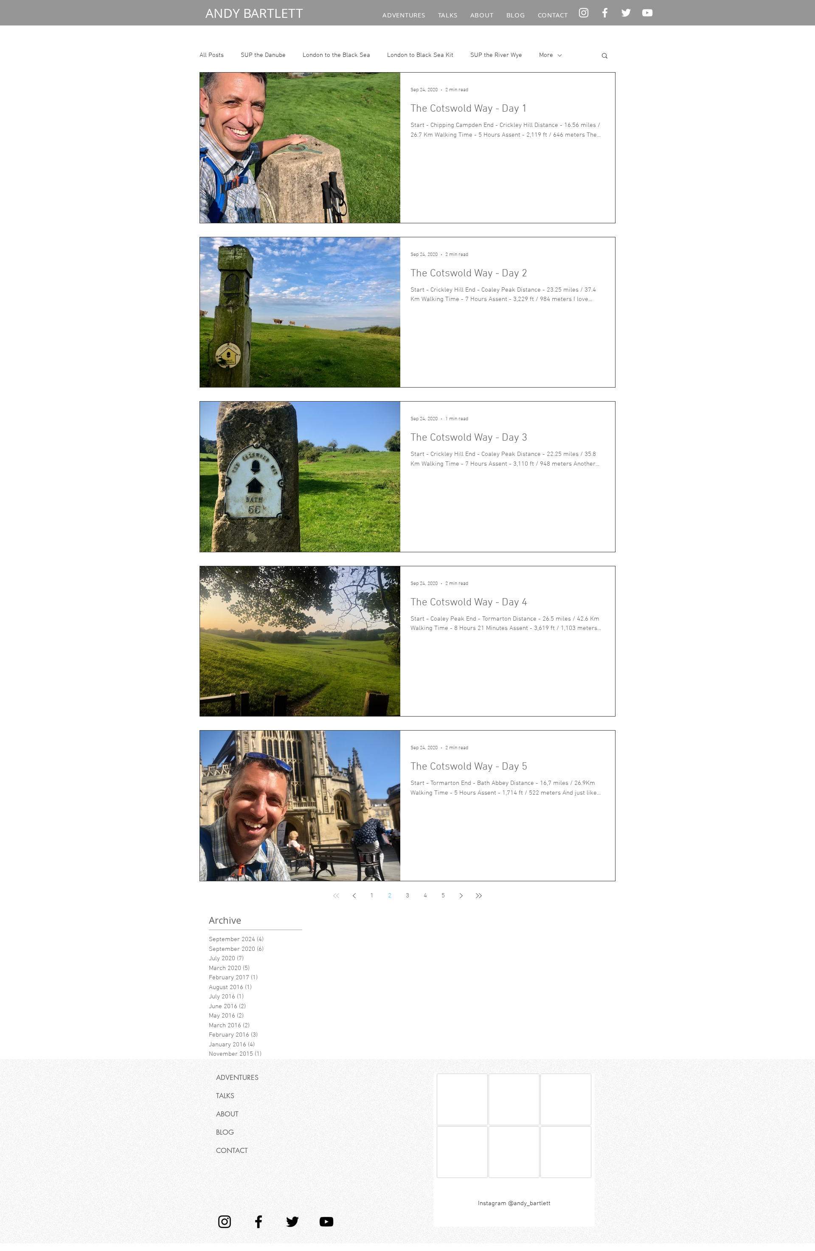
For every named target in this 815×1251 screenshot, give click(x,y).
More (546, 55)
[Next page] (461, 895)
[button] (605, 56)
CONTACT (232, 1150)
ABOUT (227, 1114)
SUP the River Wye (496, 55)
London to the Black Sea (336, 55)
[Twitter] (626, 12)
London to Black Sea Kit (420, 55)
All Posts (212, 55)
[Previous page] (354, 895)
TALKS (225, 1095)
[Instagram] (583, 12)
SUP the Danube (263, 55)
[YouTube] (647, 12)
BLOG (225, 1132)
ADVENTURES (237, 1077)
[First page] (336, 895)
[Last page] (478, 895)
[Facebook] (605, 12)
